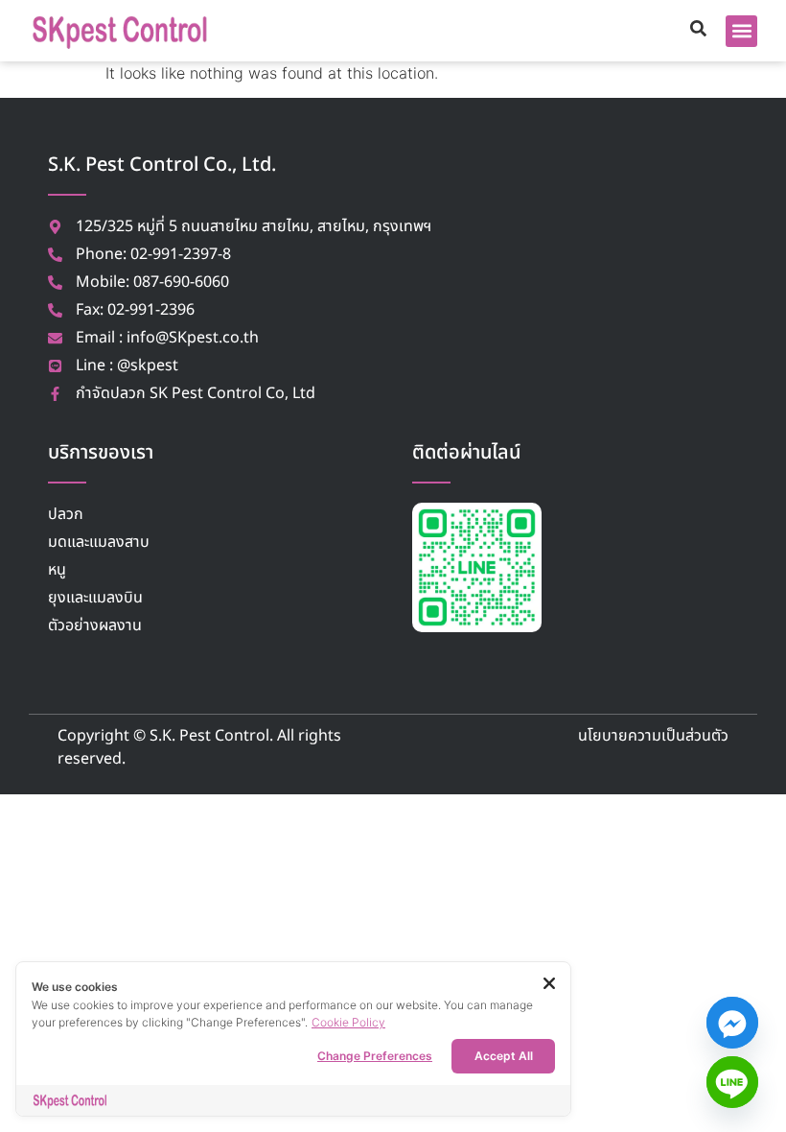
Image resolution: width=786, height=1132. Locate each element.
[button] (741, 31)
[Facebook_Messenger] (732, 1023)
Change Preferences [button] (374, 1056)
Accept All (503, 1056)
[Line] (732, 1082)
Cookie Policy (348, 1022)
